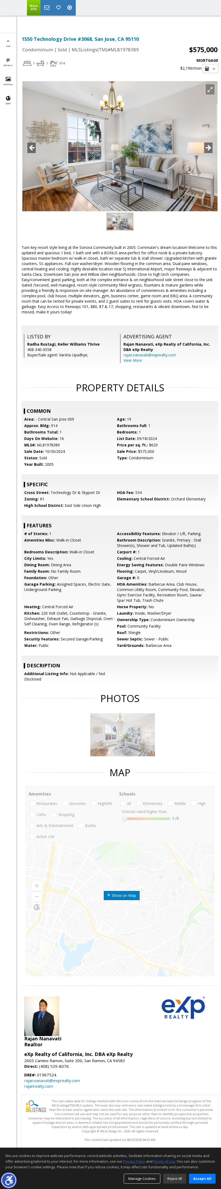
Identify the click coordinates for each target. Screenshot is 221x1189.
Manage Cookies (142, 1178)
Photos (8, 84)
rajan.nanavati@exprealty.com (149, 354)
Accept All (202, 1178)
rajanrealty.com (38, 1086)
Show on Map (123, 895)
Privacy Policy (134, 1161)
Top (8, 46)
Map (8, 103)
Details (8, 65)
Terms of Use (164, 1161)
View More (132, 360)
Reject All (174, 1178)
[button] (8, 1180)
